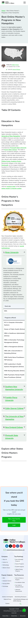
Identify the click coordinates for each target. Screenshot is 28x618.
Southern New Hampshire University (14, 388)
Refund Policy (14, 615)
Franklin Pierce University (11, 399)
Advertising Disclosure (20, 596)
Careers (7, 603)
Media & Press (7, 599)
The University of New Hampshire (14, 417)
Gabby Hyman (15, 65)
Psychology (5, 586)
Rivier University (12, 252)
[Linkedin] (6, 546)
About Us (5, 559)
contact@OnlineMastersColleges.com (15, 550)
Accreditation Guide (20, 582)
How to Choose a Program (19, 578)
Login (14, 525)
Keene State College (10, 150)
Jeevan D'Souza (16, 69)
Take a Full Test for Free (14, 520)
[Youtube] (14, 546)
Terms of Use (23, 615)
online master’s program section (11, 188)
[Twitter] (10, 546)
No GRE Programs (19, 566)
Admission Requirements (18, 590)
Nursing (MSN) (6, 583)
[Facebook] (17, 546)
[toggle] (24, 2)
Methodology (6, 565)
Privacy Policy (6, 615)
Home (3, 11)
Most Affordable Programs (19, 560)
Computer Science (7, 581)
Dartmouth (4, 165)
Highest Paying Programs (19, 570)
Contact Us (5, 562)
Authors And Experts (7, 596)
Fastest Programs (19, 564)
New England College (14, 427)
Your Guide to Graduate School (19, 586)
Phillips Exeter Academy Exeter (11, 161)
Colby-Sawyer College (14, 408)
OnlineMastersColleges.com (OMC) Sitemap (21, 600)
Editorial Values (6, 567)
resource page (11, 186)
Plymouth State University (18, 148)
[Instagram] (21, 546)
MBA (4, 578)
